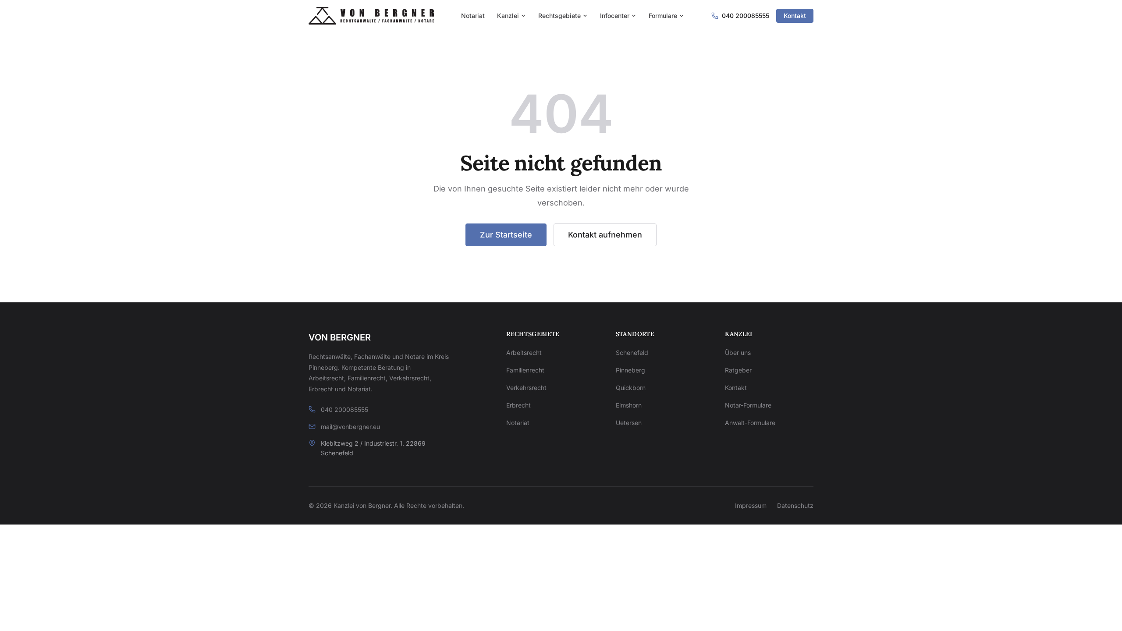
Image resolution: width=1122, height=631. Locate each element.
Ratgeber (738, 370)
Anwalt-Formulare (750, 422)
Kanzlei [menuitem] (508, 15)
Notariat (517, 422)
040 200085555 (344, 409)
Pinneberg (630, 370)
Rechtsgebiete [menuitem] (559, 15)
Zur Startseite (506, 234)
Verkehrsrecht (526, 387)
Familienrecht (525, 370)
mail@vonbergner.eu (350, 426)
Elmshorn (629, 405)
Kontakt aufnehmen (605, 234)
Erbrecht (518, 405)
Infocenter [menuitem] (614, 15)
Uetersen (629, 422)
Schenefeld (632, 352)
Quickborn (631, 387)
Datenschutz (795, 505)
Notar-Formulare (748, 405)
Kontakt (795, 15)
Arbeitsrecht (524, 352)
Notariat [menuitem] (473, 15)
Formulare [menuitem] (663, 15)
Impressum (751, 505)
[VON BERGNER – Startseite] (371, 16)
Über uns (738, 352)
